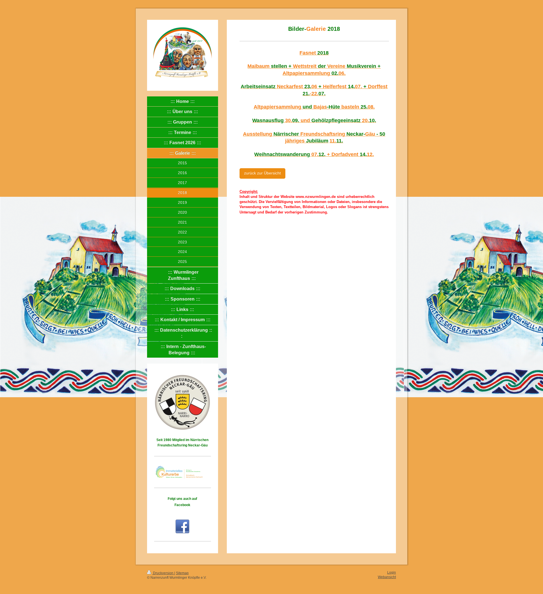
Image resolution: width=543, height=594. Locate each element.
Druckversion (163, 573)
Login (391, 572)
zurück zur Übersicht (262, 173)
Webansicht (387, 577)
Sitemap (182, 573)
